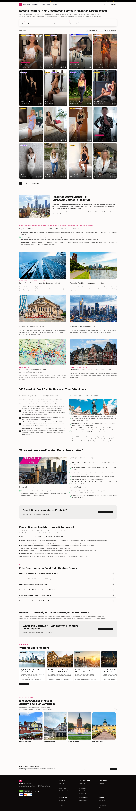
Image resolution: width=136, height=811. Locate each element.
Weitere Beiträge (24, 684)
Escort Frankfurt (82, 788)
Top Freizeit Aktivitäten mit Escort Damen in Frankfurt (31, 671)
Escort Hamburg (82, 790)
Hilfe (103, 1)
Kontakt (100, 807)
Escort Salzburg (102, 786)
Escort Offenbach (25, 741)
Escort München (82, 786)
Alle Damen (61, 783)
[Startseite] (20, 4)
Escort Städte (35, 4)
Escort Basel (62, 800)
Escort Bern (61, 805)
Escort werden (109, 1)
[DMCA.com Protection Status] (24, 791)
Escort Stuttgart (82, 793)
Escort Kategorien (46, 4)
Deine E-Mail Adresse (84, 765)
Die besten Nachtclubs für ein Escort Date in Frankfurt (114, 671)
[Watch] (43, 470)
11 (29, 183)
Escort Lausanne (63, 803)
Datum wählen (75, 23)
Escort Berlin (82, 783)
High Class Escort (83, 800)
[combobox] (95, 30)
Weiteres (55, 4)
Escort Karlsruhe (97, 741)
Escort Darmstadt (49, 741)
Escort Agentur (102, 805)
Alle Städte (61, 786)
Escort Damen (26, 4)
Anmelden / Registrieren (64, 790)
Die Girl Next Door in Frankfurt (106, 629)
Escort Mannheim (73, 741)
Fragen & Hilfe (62, 788)
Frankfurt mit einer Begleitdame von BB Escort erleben (86, 671)
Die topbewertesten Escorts (106, 512)
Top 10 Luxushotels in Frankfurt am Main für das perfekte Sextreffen (59, 671)
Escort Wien (101, 783)
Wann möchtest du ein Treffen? (79, 21)
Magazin (101, 803)
